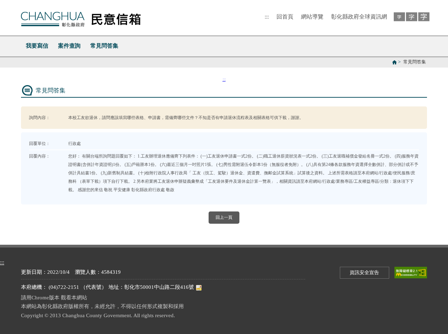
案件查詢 (69, 46)
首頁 (394, 62)
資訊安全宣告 (364, 272)
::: (267, 17)
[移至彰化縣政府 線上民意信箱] (81, 17)
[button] (398, 16)
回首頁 (284, 17)
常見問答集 (104, 46)
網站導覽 (312, 17)
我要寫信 (37, 46)
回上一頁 (224, 217)
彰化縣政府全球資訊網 (359, 17)
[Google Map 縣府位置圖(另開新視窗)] (198, 287)
